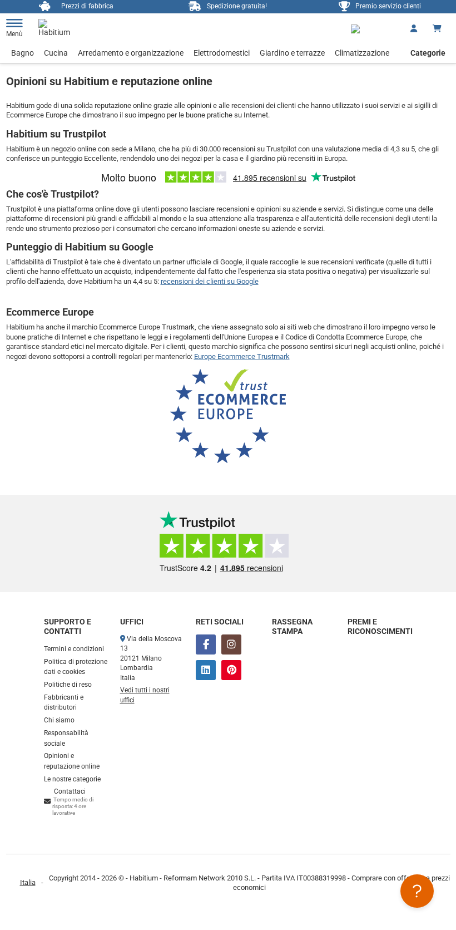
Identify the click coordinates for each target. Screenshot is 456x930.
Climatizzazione (362, 52)
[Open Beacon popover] (417, 891)
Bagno (22, 52)
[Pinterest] (231, 670)
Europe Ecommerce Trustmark (242, 356)
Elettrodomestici (222, 52)
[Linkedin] (206, 670)
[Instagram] (231, 644)
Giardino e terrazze (292, 52)
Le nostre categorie (72, 779)
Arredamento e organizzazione (131, 52)
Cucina (56, 52)
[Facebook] (206, 644)
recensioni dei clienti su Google (210, 281)
